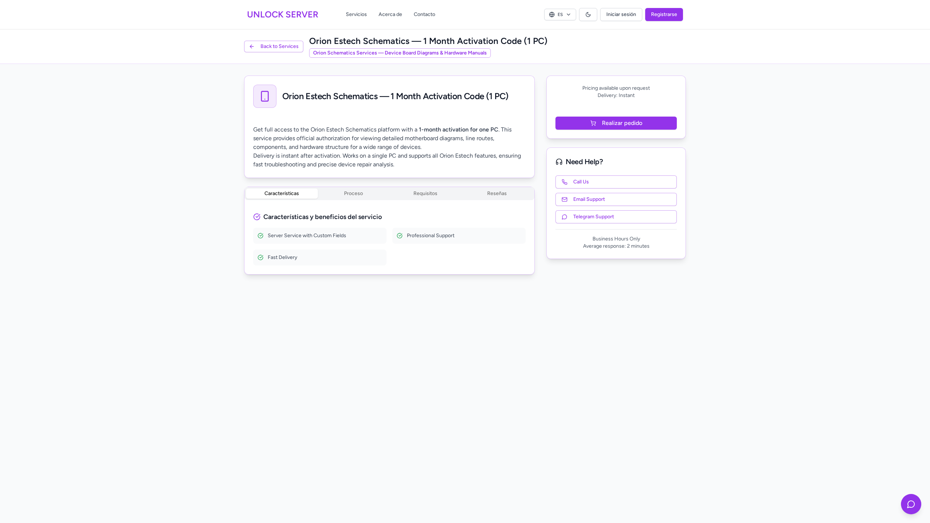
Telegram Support (593, 217)
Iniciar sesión (621, 14)
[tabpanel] (389, 238)
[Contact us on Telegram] (911, 504)
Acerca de (390, 14)
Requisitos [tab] (425, 193)
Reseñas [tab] (497, 193)
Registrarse (664, 14)
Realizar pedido (622, 122)
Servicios (356, 14)
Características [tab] (281, 193)
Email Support (589, 199)
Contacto (424, 14)
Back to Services (279, 46)
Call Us (581, 182)
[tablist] (389, 193)
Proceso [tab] (353, 193)
